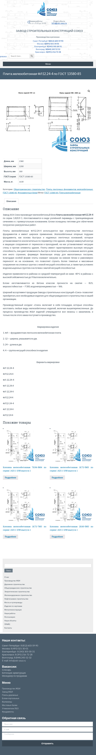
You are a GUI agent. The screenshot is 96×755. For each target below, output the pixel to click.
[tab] (11, 201)
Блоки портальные (10, 698)
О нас (6, 577)
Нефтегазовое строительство (16, 599)
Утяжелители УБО (10, 708)
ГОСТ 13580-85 (51, 192)
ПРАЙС (7, 624)
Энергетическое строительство (17, 591)
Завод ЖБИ (7, 692)
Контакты (8, 628)
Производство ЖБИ (12, 581)
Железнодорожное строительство (18, 595)
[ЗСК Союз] (48, 10)
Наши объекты (10, 620)
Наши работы (9, 613)
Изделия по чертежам (13, 606)
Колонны (7, 702)
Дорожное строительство (14, 584)
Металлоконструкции (13, 610)
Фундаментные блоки (28, 192)
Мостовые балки (9, 705)
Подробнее (10, 477)
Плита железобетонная (69, 192)
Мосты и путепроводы (13, 602)
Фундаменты (8, 712)
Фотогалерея (9, 617)
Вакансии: (9, 666)
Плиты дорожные (10, 695)
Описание (11, 201)
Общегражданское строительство (29, 189)
